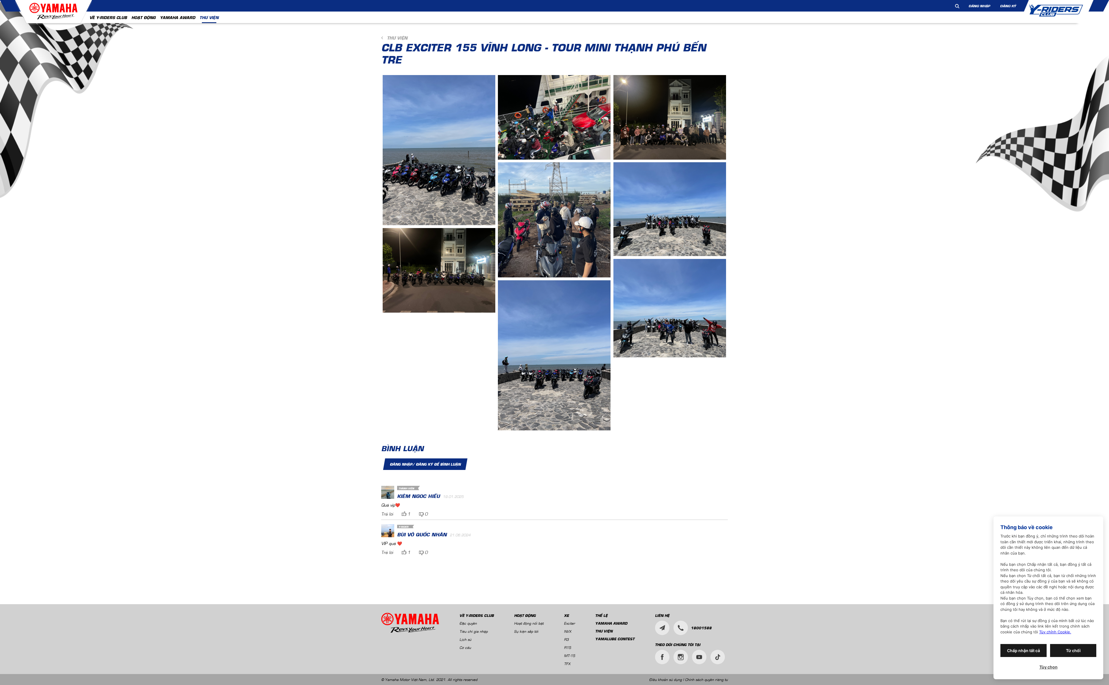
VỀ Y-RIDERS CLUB (108, 17)
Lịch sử (465, 639)
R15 (567, 647)
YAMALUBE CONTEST (614, 638)
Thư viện (397, 38)
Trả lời (387, 513)
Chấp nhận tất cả (1023, 650)
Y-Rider (403, 526)
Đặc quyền (468, 623)
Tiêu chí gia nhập (473, 631)
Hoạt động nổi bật (529, 623)
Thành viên (406, 488)
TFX (567, 663)
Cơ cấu (465, 647)
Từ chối (1073, 650)
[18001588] (680, 628)
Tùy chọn (1048, 667)
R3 (566, 639)
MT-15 (569, 655)
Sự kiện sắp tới (526, 631)
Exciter (569, 623)
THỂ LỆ (601, 615)
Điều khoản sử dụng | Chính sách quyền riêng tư (688, 679)
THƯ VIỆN (209, 17)
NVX (567, 631)
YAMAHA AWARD (177, 17)
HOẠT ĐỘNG (143, 17)
